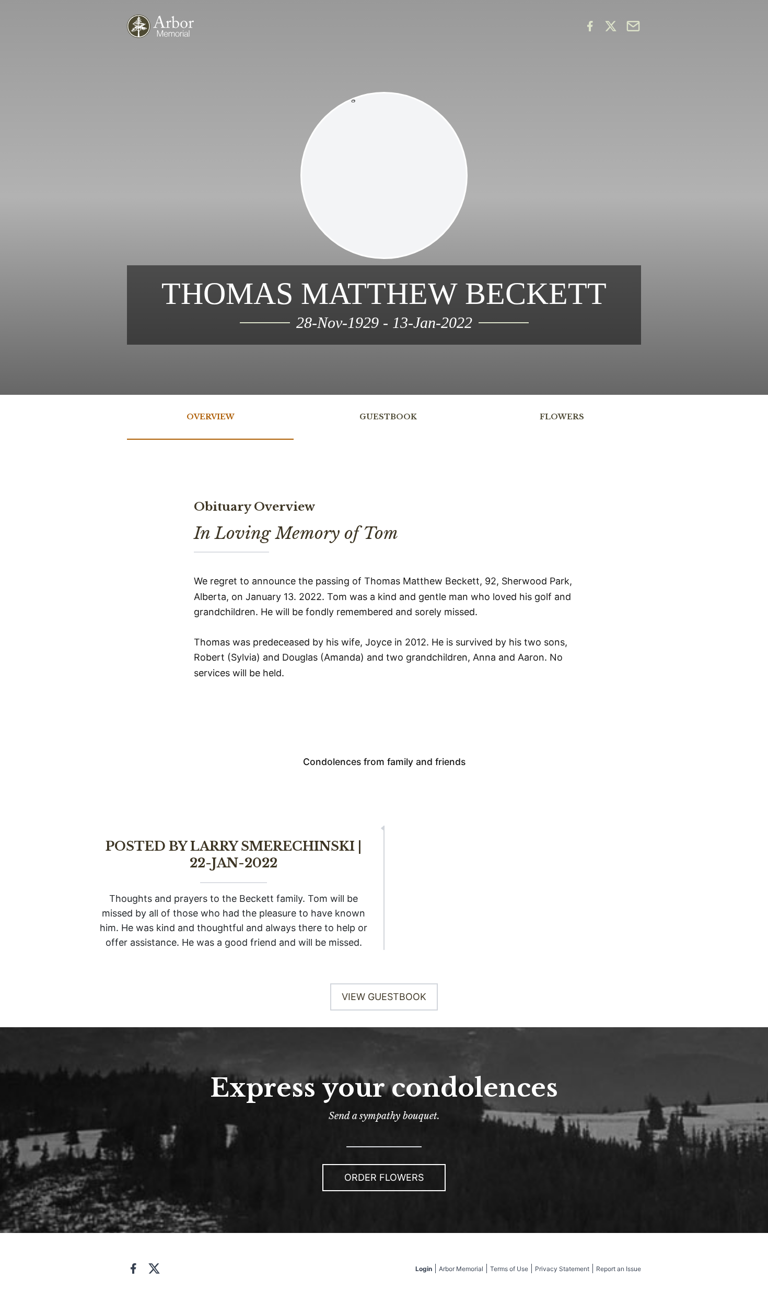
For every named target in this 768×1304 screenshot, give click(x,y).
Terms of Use (509, 1269)
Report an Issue (618, 1269)
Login (423, 1269)
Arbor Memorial (461, 1269)
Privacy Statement (562, 1269)
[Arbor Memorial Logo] (160, 26)
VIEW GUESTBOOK (384, 996)
